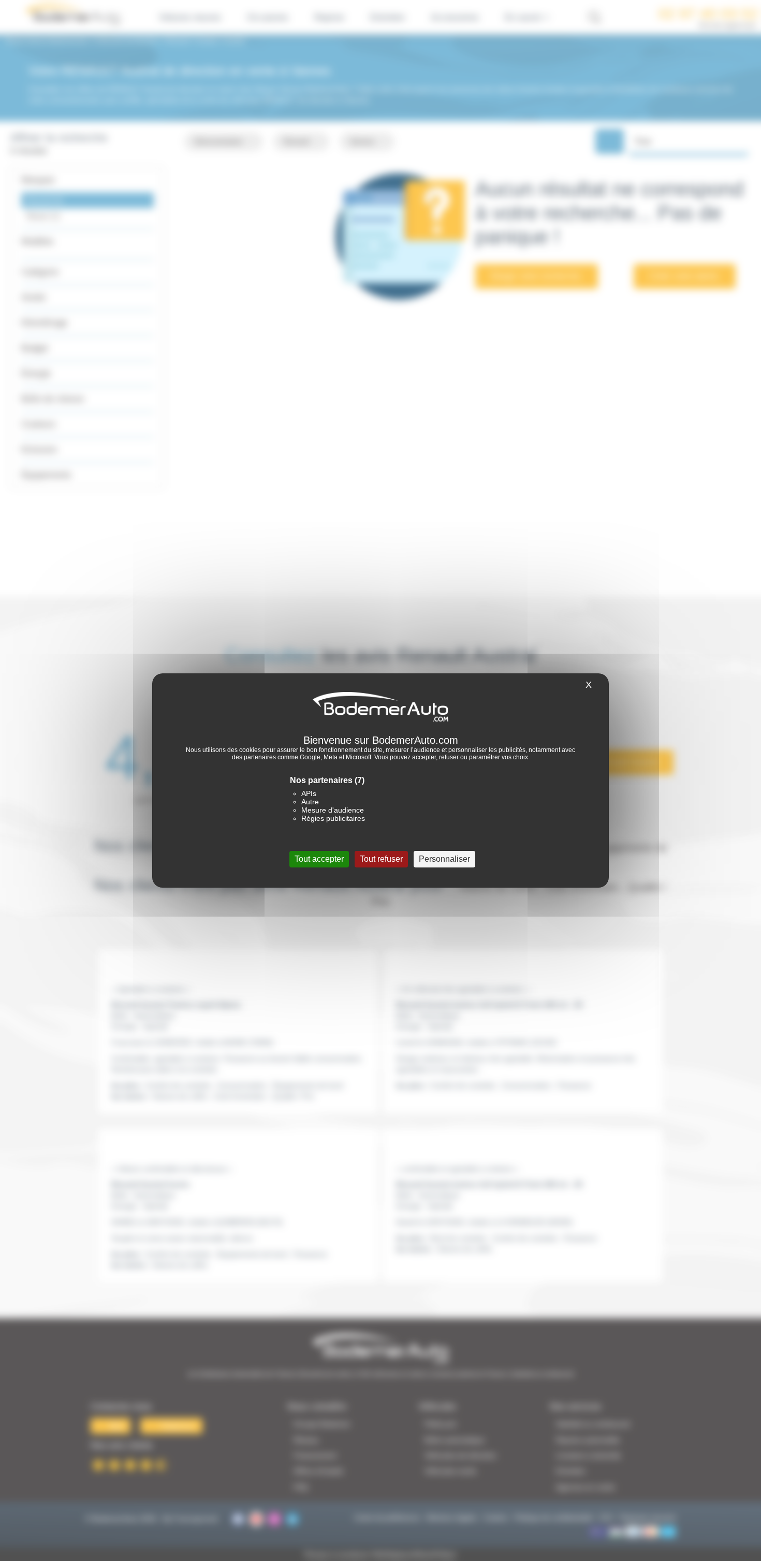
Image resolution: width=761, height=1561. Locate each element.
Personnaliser (444, 859)
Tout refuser (381, 859)
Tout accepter (319, 859)
